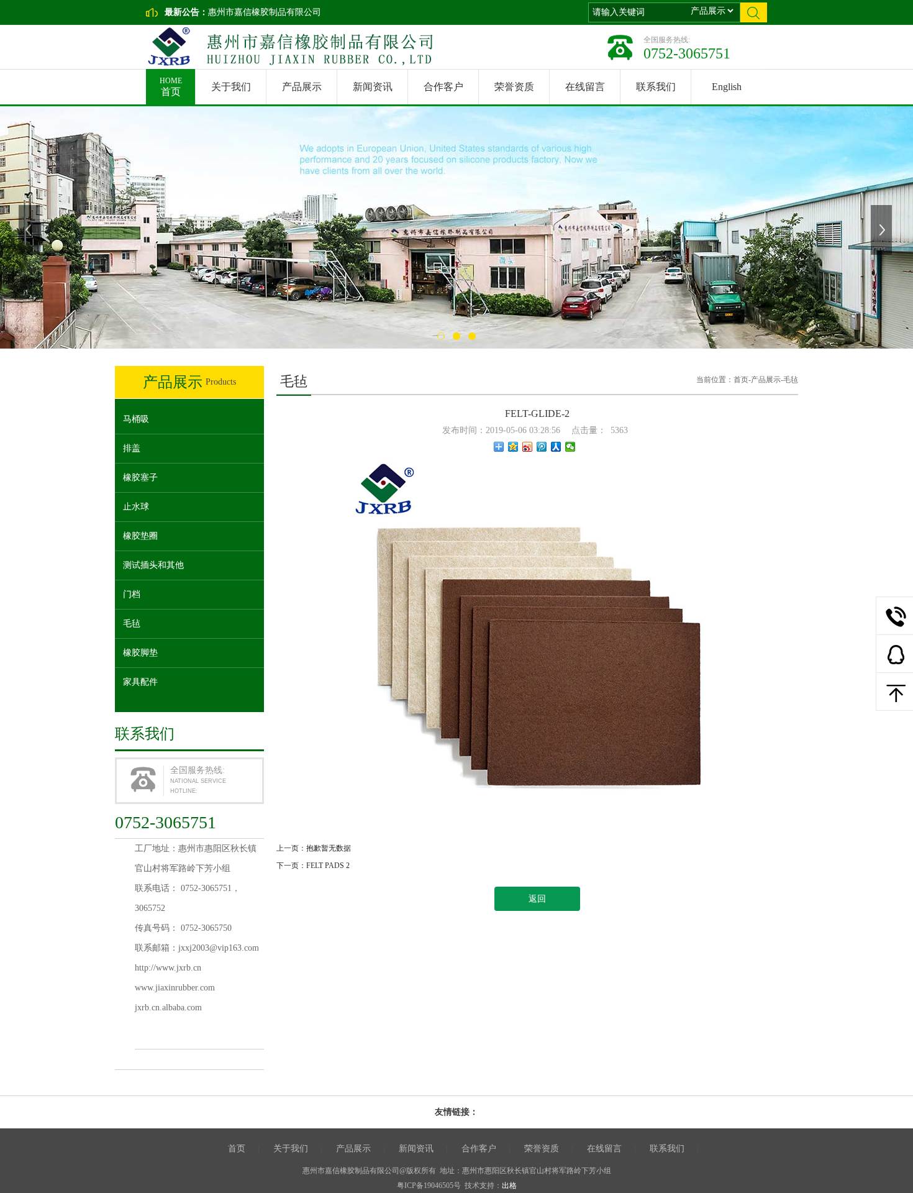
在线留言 (585, 86)
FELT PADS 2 (328, 865)
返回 (537, 898)
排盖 (131, 448)
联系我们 (656, 86)
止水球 (136, 506)
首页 (171, 86)
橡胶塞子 (140, 477)
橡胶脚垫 (140, 652)
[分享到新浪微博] (527, 447)
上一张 (30, 230)
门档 (131, 594)
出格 (509, 1185)
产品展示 (302, 86)
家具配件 (140, 682)
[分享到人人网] (556, 447)
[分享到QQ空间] (513, 447)
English (727, 86)
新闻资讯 (373, 86)
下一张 (882, 230)
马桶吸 (136, 419)
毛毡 (131, 623)
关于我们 (231, 86)
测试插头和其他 (153, 565)
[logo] (286, 46)
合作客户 (443, 86)
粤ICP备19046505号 (429, 1185)
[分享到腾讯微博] (542, 447)
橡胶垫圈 (140, 536)
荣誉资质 (514, 86)
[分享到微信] (570, 447)
